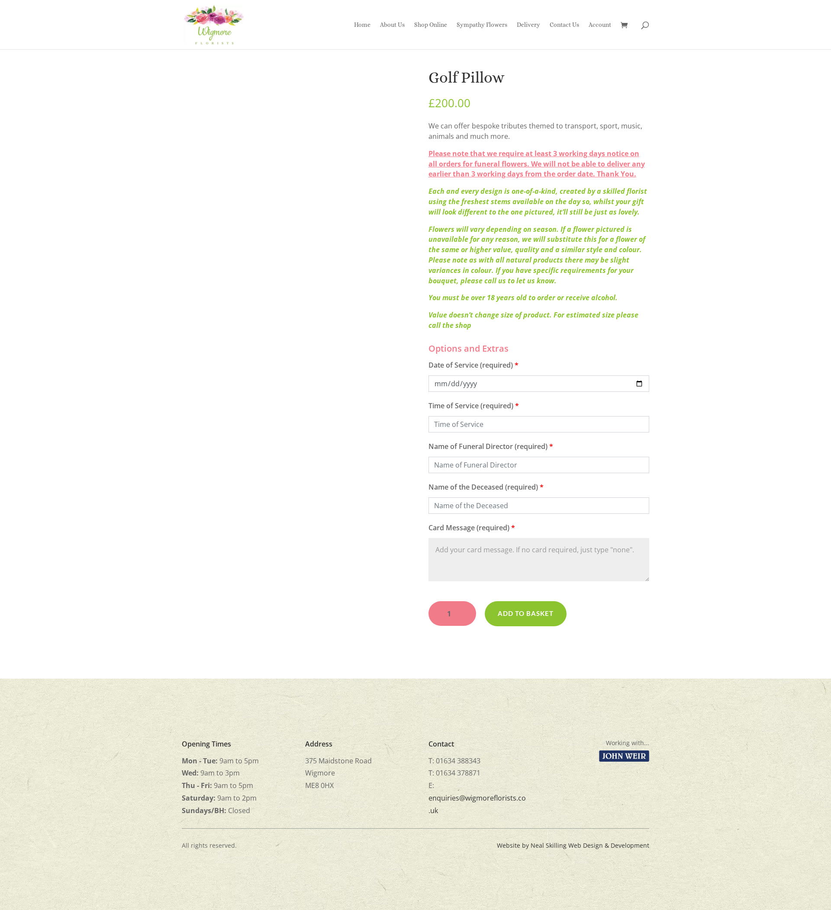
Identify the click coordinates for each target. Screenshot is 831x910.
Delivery (528, 25)
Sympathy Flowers (482, 25)
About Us (392, 25)
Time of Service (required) (473, 405)
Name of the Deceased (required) (486, 487)
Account (600, 25)
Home (362, 25)
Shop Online (430, 25)
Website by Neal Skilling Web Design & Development (573, 845)
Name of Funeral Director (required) (490, 446)
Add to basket (526, 613)
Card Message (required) (471, 527)
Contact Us (564, 25)
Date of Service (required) (473, 365)
